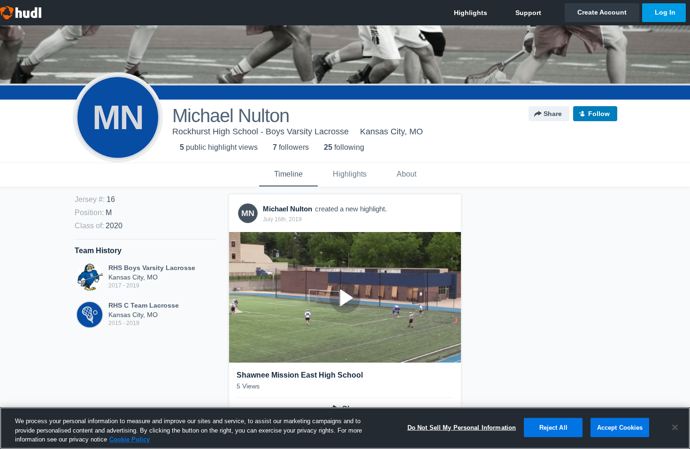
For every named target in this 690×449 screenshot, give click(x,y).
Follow (599, 113)
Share (553, 113)
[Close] (675, 427)
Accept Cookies (620, 427)
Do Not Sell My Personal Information (461, 427)
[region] (345, 428)
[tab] (288, 174)
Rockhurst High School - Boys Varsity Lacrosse (260, 131)
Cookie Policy (129, 439)
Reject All (553, 427)
